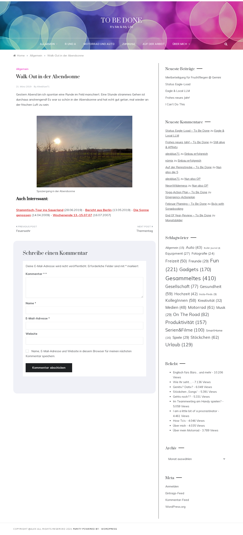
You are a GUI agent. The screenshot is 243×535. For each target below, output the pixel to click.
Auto (194, 247)
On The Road (191, 314)
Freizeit (176, 260)
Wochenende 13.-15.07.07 (72, 215)
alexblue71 (43, 86)
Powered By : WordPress (99, 529)
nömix (169, 160)
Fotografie (203, 253)
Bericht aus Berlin (98, 210)
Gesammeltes (190, 278)
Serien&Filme (184, 330)
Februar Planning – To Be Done (186, 204)
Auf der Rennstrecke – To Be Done (188, 167)
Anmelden (172, 486)
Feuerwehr (23, 231)
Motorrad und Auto (99, 43)
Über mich (180, 43)
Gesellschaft (181, 286)
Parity (77, 529)
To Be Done (121, 20)
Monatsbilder (174, 220)
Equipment (177, 253)
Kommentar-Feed (177, 500)
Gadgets (195, 269)
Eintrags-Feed (174, 493)
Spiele (181, 337)
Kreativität (210, 300)
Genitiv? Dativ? (183, 387)
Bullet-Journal (212, 248)
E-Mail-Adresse (38, 318)
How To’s (179, 420)
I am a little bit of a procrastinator (195, 411)
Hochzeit (186, 293)
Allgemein (47, 43)
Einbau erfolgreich (196, 154)
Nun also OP (192, 179)
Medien (175, 307)
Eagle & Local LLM (177, 91)
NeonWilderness (176, 185)
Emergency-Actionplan (180, 197)
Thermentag (144, 231)
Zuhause (128, 43)
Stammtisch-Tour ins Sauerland (39, 210)
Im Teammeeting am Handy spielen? (197, 401)
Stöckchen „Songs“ (185, 391)
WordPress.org (175, 506)
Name (31, 303)
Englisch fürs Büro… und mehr (192, 372)
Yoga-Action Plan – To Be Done (186, 192)
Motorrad (201, 307)
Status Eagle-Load (177, 84)
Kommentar (35, 274)
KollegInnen (180, 300)
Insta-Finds (208, 294)
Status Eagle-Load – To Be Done (187, 130)
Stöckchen (205, 337)
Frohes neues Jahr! (177, 97)
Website (31, 334)
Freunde (199, 261)
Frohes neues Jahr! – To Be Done (187, 142)
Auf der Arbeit (154, 43)
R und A (70, 43)
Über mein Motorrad (186, 430)
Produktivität (186, 322)
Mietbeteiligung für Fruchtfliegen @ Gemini (193, 77)
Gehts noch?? (182, 396)
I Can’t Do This (175, 104)
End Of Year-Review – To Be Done (188, 215)
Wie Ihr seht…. (182, 382)
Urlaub (179, 344)
